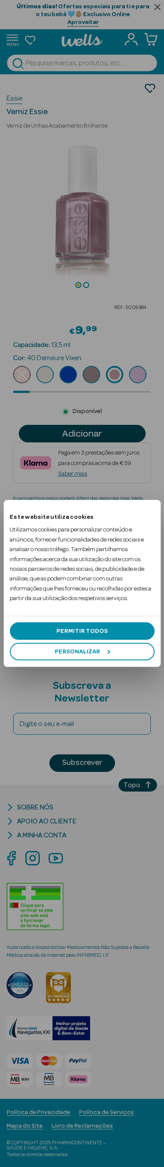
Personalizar (77, 652)
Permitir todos (82, 631)
